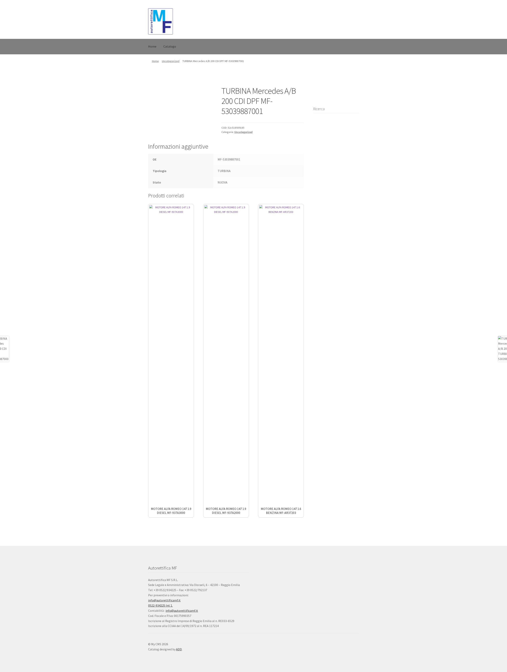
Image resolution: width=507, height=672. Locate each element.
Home (152, 46)
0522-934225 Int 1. (160, 605)
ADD (179, 649)
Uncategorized (170, 61)
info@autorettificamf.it (164, 600)
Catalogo (169, 46)
